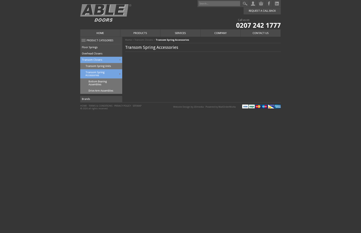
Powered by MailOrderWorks (221, 107)
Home (100, 33)
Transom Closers (92, 59)
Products (140, 33)
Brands (86, 99)
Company (220, 33)
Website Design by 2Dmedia (188, 107)
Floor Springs (90, 47)
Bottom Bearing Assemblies (98, 83)
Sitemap (137, 106)
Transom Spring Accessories (94, 74)
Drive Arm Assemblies (101, 90)
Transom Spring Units (98, 66)
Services (180, 33)
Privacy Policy (122, 106)
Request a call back (262, 10)
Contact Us (261, 33)
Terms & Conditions (100, 106)
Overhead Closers (92, 53)
